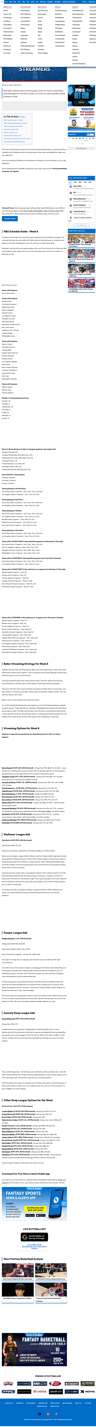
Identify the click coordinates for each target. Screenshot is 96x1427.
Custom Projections (59, 46)
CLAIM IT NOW (9, 219)
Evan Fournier (7, 797)
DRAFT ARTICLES (42, 7)
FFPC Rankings (58, 28)
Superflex (40, 42)
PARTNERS (57, 2)
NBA (10, 2)
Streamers (74, 46)
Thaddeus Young (8, 777)
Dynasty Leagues (42, 14)
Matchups (74, 42)
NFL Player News (76, 28)
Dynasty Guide (24, 35)
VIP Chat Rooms (7, 49)
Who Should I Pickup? (77, 21)
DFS (37, 2)
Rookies (40, 21)
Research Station (7, 35)
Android (5, 1183)
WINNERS (49, 2)
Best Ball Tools (58, 14)
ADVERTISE (19, 1403)
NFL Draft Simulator (25, 10)
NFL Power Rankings (43, 53)
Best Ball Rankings (59, 17)
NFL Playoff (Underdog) (60, 10)
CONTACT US (9, 1403)
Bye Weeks (75, 60)
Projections (6, 42)
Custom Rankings (7, 17)
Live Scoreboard (76, 32)
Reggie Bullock (7, 1149)
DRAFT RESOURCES (25, 7)
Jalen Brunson (7, 791)
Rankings (23, 28)
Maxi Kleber (6, 1143)
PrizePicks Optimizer (8, 32)
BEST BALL (57, 7)
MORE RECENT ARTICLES (76, 231)
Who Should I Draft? (25, 21)
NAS (23, 2)
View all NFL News (81, 225)
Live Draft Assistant (25, 17)
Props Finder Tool (7, 28)
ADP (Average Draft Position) (28, 46)
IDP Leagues (41, 49)
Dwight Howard (8, 938)
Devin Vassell (7, 768)
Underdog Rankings (60, 21)
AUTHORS (88, 1403)
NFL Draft (40, 17)
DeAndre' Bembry (8, 1134)
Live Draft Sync (7, 21)
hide (22, 117)
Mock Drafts (41, 46)
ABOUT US (78, 1403)
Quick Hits (74, 56)
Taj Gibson (6, 1155)
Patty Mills (6, 823)
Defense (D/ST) (76, 53)
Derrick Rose (7, 800)
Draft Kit (5, 10)
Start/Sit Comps (7, 46)
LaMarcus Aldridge (9, 820)
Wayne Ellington (8, 1131)
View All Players (81, 148)
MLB (6, 2)
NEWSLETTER (43, 1403)
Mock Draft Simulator (26, 14)
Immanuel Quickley (9, 808)
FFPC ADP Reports (25, 49)
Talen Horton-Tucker (10, 1120)
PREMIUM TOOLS (7, 7)
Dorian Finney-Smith (10, 1140)
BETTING (42, 2)
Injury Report (24, 42)
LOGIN (84, 2)
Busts (39, 35)
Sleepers (40, 32)
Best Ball (40, 24)
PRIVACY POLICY (42, 1406)
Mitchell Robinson (8, 794)
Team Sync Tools (7, 14)
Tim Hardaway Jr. (8, 788)
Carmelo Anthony (8, 782)
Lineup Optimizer (7, 24)
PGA (19, 2)
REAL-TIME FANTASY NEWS (78, 178)
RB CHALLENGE (67, 1403)
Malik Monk (6, 1129)
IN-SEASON (75, 7)
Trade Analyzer (76, 24)
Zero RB (40, 39)
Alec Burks (6, 814)
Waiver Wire (75, 49)
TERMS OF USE (54, 1406)
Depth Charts (24, 39)
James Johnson (8, 1137)
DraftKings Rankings (60, 24)
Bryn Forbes (6, 1117)
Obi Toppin (6, 1152)
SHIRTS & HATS (55, 1403)
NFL (2, 2)
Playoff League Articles (78, 14)
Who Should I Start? (77, 17)
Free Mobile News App (77, 10)
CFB (28, 2)
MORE (32, 2)
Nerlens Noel (7, 803)
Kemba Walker (45, 811)
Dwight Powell (7, 1146)
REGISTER (92, 2)
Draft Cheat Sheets (59, 42)
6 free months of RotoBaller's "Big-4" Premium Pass (40, 211)
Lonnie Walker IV (8, 1111)
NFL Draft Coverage (43, 10)
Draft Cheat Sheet (25, 24)
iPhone (60, 1180)
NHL (15, 2)
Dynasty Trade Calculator (27, 53)
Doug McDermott (8, 1019)
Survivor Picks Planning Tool (78, 63)
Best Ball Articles (59, 32)
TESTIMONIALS (31, 1403)
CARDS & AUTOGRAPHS (68, 2)
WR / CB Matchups (7, 39)
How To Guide (6, 53)
